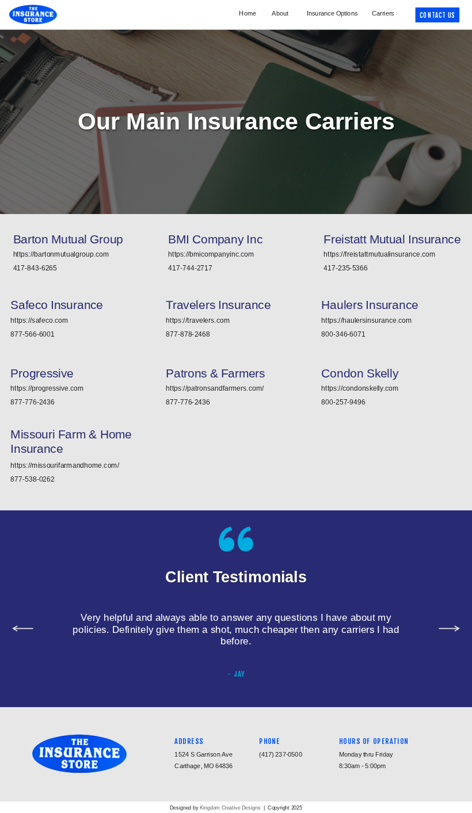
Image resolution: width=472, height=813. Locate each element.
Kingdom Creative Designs (231, 807)
